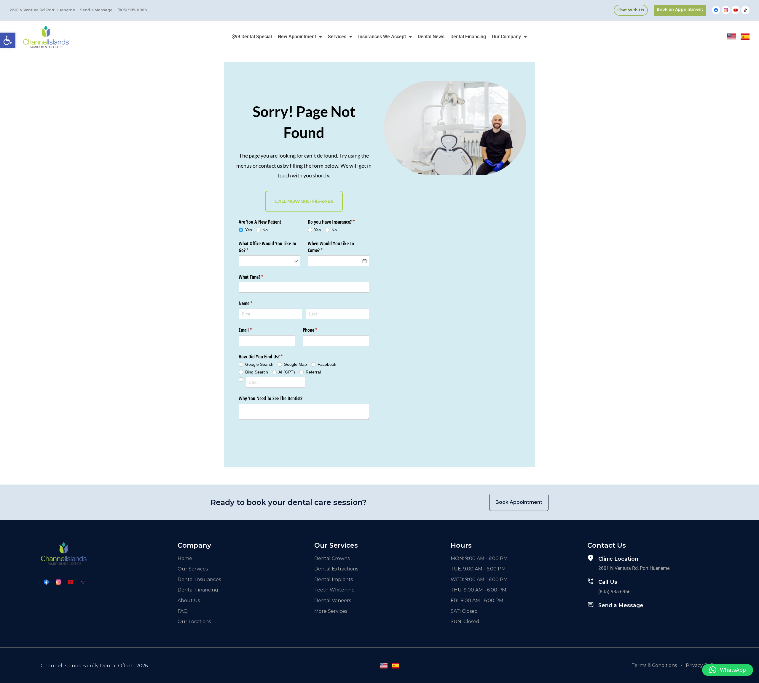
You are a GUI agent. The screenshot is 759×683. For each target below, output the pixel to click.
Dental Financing (468, 36)
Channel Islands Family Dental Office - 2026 (94, 665)
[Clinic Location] (590, 558)
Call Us (607, 582)
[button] (7, 40)
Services (337, 36)
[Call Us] (590, 581)
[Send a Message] (590, 604)
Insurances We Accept (382, 36)
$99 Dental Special (252, 36)
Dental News (431, 36)
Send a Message (620, 605)
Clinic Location (618, 559)
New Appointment (297, 36)
